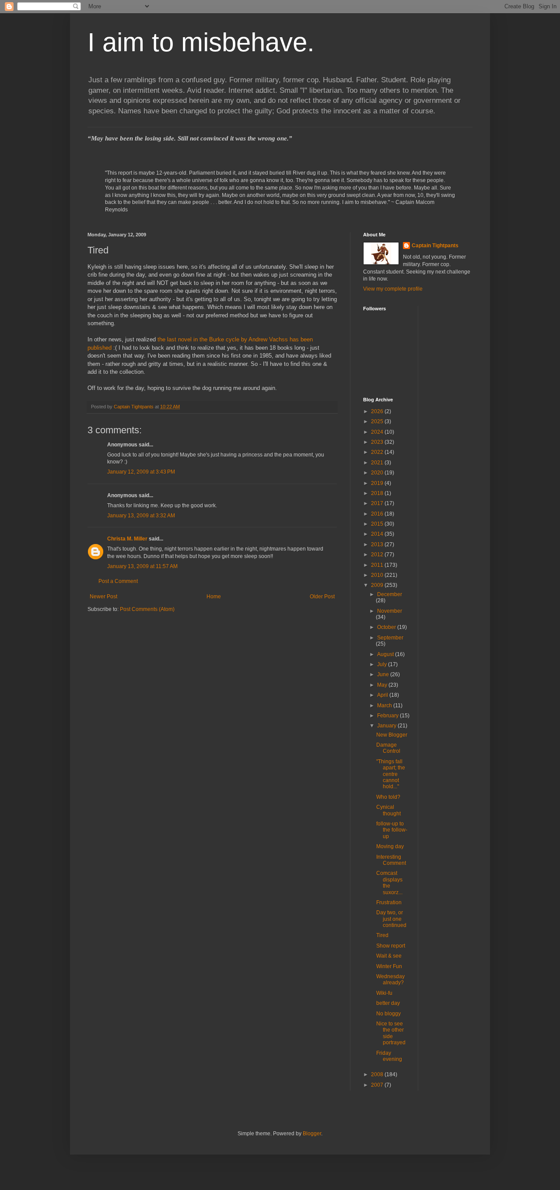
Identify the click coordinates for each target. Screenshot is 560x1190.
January (387, 726)
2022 (378, 452)
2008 (378, 1074)
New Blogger (391, 735)
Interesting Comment (391, 860)
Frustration (389, 902)
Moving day (390, 846)
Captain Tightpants (435, 245)
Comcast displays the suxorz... (389, 882)
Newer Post (103, 596)
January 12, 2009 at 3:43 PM (141, 472)
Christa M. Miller (127, 539)
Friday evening (389, 1056)
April (383, 695)
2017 (378, 503)
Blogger (312, 1133)
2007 (378, 1085)
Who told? (388, 797)
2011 (378, 565)
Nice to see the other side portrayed (391, 1033)
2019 (378, 483)
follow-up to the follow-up (391, 830)
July (382, 664)
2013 (378, 544)
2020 (378, 473)
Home (213, 596)
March (385, 705)
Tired (382, 935)
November (389, 611)
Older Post (322, 596)
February (388, 716)
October (387, 627)
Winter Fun (389, 966)
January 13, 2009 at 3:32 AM (141, 516)
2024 (378, 432)
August (386, 654)
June (383, 674)
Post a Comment (118, 581)
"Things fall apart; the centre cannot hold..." (390, 774)
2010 (378, 575)
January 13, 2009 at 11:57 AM (142, 566)
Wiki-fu (384, 993)
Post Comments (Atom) (147, 609)
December (389, 594)
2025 (378, 421)
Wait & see (389, 956)
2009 (378, 585)
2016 (378, 514)
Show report (390, 946)
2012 (378, 554)
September (390, 638)
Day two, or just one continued (391, 918)
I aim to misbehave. (201, 42)
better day (388, 1003)
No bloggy (388, 1014)
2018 (378, 493)
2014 (378, 534)
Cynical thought (388, 810)
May (382, 685)
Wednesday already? (390, 979)
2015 (378, 524)
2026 (378, 411)
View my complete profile (393, 289)
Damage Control (388, 748)
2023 (378, 442)
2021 (378, 463)
